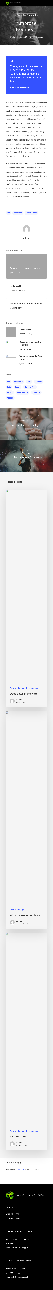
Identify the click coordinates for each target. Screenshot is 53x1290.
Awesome (18, 213)
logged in (20, 1169)
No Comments (38, 37)
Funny (17, 387)
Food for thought (26, 15)
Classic (38, 382)
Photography (22, 392)
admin (14, 37)
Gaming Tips (31, 213)
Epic (9, 387)
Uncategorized (32, 688)
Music (9, 392)
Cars (29, 382)
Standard (36, 392)
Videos (10, 398)
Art (8, 213)
